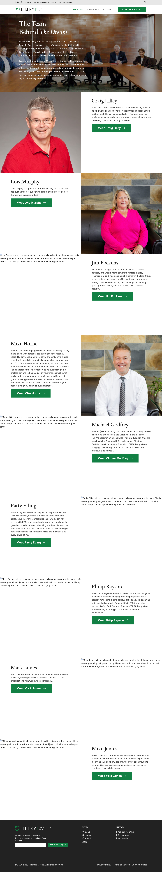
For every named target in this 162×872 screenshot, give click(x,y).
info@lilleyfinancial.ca (46, 2)
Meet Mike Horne (28, 393)
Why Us (77, 9)
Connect (108, 9)
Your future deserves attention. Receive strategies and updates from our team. (30, 838)
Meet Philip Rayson (111, 620)
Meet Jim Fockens (110, 296)
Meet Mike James (109, 776)
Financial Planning (125, 832)
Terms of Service (121, 864)
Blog (84, 841)
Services (92, 9)
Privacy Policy (104, 864)
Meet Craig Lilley (109, 128)
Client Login (67, 2)
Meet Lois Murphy (29, 202)
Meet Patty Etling (29, 542)
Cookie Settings (139, 864)
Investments (122, 838)
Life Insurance (123, 835)
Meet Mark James (29, 688)
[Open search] (145, 2)
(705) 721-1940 (24, 2)
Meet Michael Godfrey (113, 458)
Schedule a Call (132, 9)
